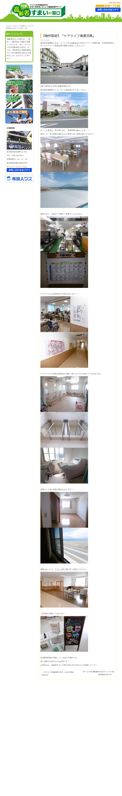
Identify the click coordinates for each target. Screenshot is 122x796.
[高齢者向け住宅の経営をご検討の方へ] (19, 86)
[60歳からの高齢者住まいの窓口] (37, 10)
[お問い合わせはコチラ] (108, 9)
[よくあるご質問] (19, 116)
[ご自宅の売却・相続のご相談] (19, 71)
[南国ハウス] (19, 178)
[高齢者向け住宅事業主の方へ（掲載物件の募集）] (19, 101)
